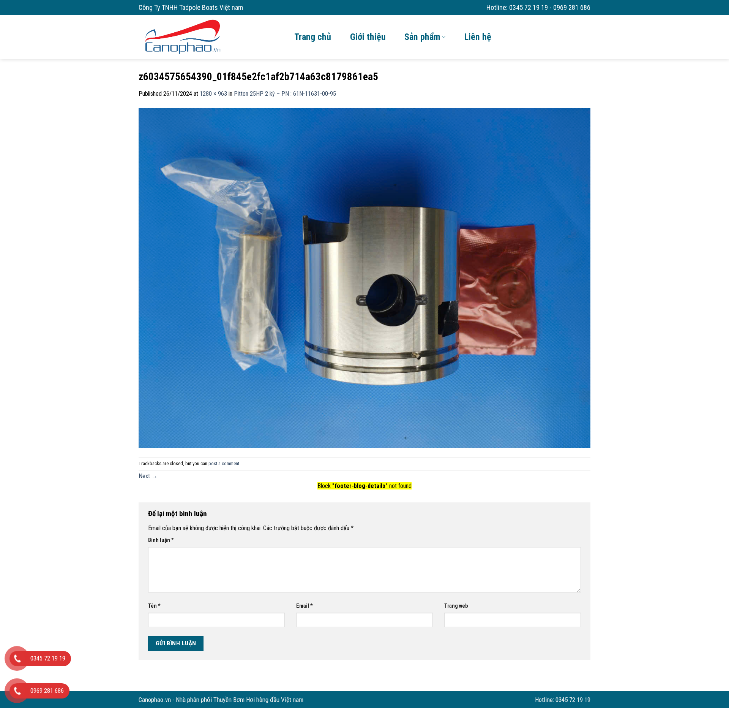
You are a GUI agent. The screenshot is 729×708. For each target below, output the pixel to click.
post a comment (223, 463)
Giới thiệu (367, 37)
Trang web (456, 606)
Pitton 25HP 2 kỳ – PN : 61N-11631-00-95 (285, 93)
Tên (154, 606)
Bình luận (161, 540)
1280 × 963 (213, 93)
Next (148, 476)
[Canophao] (211, 36)
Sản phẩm (422, 37)
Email (304, 606)
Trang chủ (312, 37)
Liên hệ (477, 37)
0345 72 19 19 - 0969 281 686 (549, 7)
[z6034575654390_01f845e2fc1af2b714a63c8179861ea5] (364, 277)
